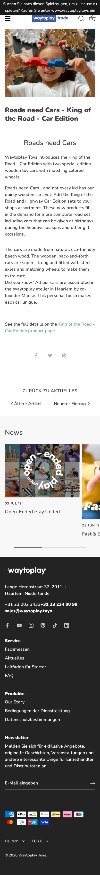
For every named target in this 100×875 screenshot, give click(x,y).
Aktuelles (14, 658)
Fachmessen (17, 649)
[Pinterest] (43, 625)
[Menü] (7, 18)
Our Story (15, 702)
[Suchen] (81, 19)
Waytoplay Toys (32, 855)
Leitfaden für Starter (25, 667)
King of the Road (75, 324)
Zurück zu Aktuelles (50, 391)
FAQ (9, 676)
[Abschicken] (92, 783)
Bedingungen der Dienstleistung (37, 711)
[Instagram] (31, 625)
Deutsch (11, 841)
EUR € (37, 841)
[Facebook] (7, 625)
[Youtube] (19, 625)
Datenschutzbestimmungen (32, 719)
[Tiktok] (54, 625)
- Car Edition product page (50, 327)
